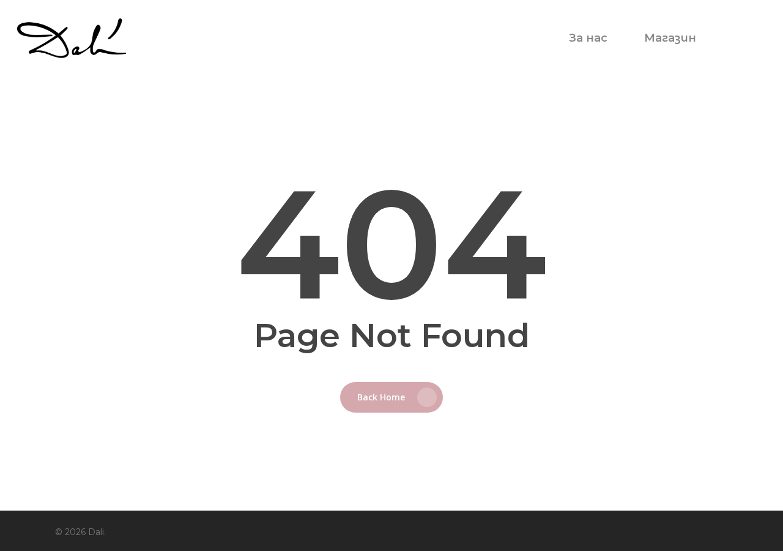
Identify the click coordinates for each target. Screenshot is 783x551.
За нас (588, 37)
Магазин (670, 37)
